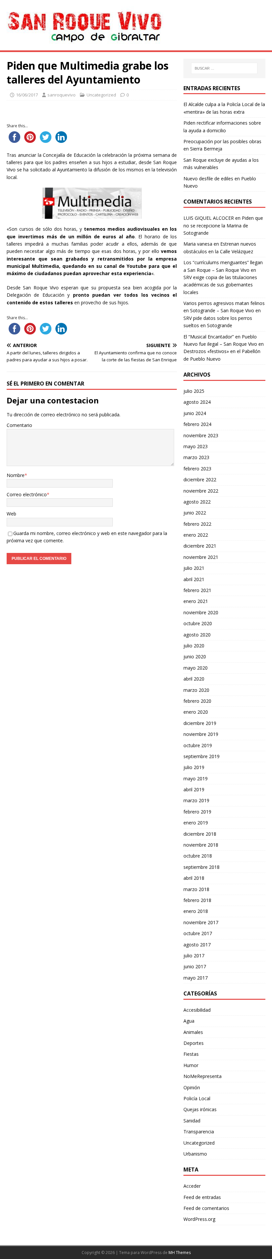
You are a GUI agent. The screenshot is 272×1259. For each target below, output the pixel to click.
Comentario (19, 425)
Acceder (192, 1186)
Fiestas (191, 1054)
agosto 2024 (197, 402)
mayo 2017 (195, 978)
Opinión (191, 1087)
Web (11, 513)
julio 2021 (193, 568)
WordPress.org (199, 1219)
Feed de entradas (202, 1197)
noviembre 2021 (200, 557)
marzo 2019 (196, 800)
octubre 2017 (197, 933)
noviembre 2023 (200, 435)
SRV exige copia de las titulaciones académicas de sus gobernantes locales (220, 284)
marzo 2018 (196, 889)
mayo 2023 (195, 446)
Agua (188, 1021)
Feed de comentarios (206, 1208)
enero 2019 (195, 822)
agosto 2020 (197, 634)
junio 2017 (194, 966)
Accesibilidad (197, 1010)
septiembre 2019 (201, 756)
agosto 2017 (197, 944)
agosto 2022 (197, 502)
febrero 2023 (197, 468)
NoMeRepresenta (202, 1076)
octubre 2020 (197, 623)
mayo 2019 (195, 778)
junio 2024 (194, 413)
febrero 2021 (197, 590)
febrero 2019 (197, 812)
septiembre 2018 (201, 867)
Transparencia (198, 1131)
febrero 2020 (197, 701)
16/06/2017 (27, 95)
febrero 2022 (197, 524)
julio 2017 (193, 955)
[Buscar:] (224, 68)
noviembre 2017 (200, 922)
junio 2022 (194, 513)
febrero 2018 (197, 900)
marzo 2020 (196, 690)
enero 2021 (195, 601)
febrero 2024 (197, 424)
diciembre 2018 (199, 834)
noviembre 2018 (200, 845)
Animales (193, 1032)
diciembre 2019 (199, 723)
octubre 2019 (197, 745)
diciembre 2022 (199, 479)
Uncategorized (101, 95)
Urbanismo (195, 1154)
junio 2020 (194, 656)
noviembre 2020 (200, 612)
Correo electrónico (27, 494)
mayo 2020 (195, 668)
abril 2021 (193, 579)
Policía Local (196, 1098)
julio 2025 (193, 391)
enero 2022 (195, 535)
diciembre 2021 (199, 546)
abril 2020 (193, 679)
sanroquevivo (61, 95)
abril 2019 (193, 789)
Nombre (16, 475)
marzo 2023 (196, 457)
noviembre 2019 (200, 734)
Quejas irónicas (200, 1109)
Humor (190, 1065)
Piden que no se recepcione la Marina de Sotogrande (223, 225)
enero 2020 (195, 712)
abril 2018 (193, 878)
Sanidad (191, 1120)
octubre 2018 (197, 856)
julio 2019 (193, 767)
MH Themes (180, 1252)
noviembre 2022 (200, 491)
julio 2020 (193, 645)
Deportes (193, 1043)
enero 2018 (195, 911)
